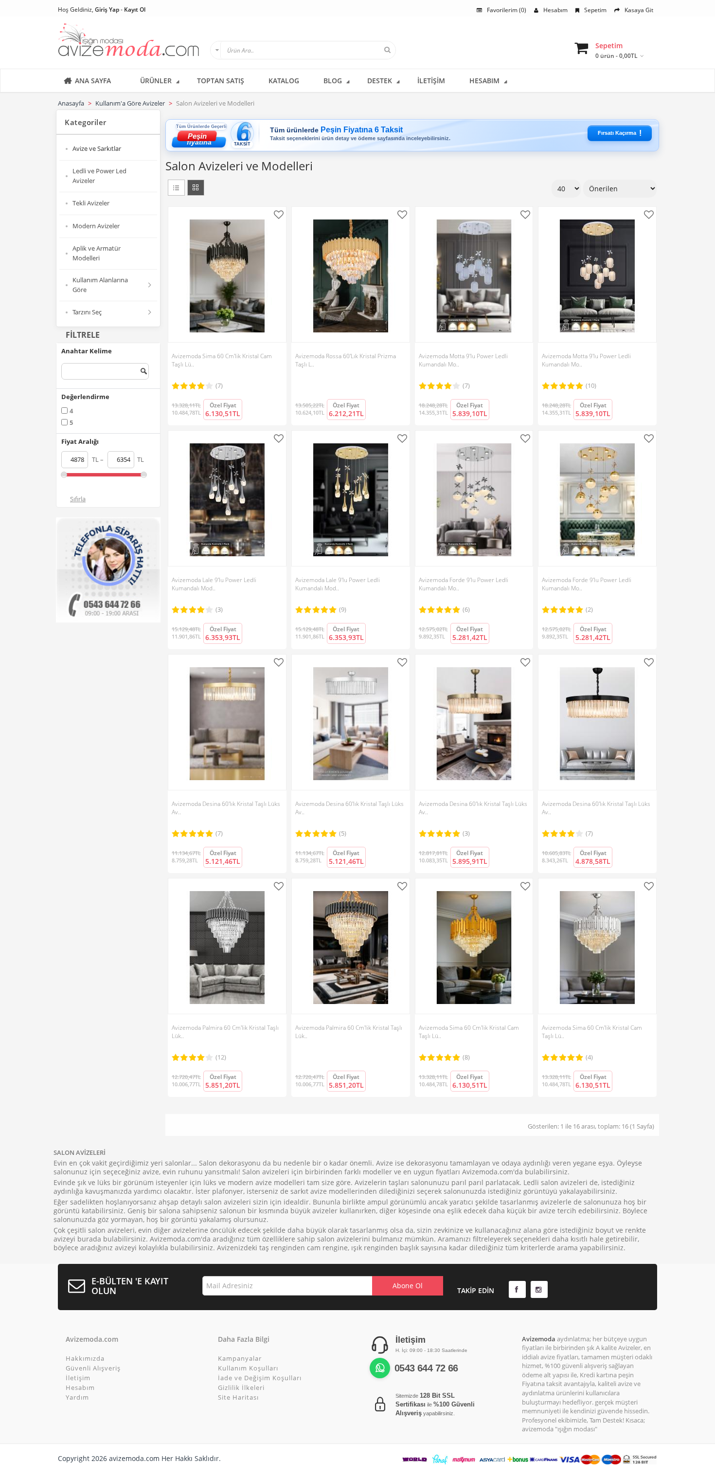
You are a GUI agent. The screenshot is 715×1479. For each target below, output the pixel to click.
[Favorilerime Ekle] (280, 214)
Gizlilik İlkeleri (241, 1387)
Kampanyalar (240, 1358)
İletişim (78, 1377)
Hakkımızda (85, 1358)
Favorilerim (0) (506, 10)
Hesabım (555, 10)
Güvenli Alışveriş (93, 1368)
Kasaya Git (639, 10)
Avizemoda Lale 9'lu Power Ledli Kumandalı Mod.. (214, 584)
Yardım (77, 1397)
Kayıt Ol (134, 9)
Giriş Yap (107, 9)
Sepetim (595, 10)
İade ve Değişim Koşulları (260, 1377)
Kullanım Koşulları (248, 1368)
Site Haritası (238, 1397)
